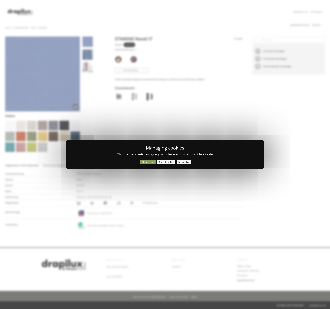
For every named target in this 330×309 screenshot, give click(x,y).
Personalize (183, 162)
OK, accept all (148, 162)
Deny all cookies (166, 162)
